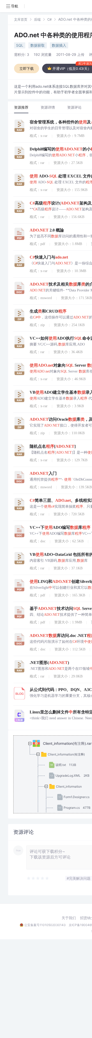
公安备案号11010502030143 (45, 925)
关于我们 (69, 918)
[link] (20, 19)
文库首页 (20, 19)
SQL (19, 45)
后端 (37, 19)
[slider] (38, 878)
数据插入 (59, 45)
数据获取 (37, 45)
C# (49, 19)
